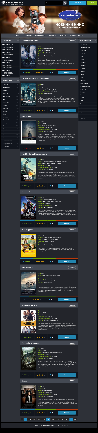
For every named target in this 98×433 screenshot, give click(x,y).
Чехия (82, 110)
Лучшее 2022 (52, 35)
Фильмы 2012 (7, 75)
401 (75, 419)
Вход (92, 3)
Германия (83, 50)
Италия (82, 68)
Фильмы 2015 (7, 68)
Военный (10, 135)
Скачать (66, 72)
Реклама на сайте (48, 425)
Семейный (10, 120)
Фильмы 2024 (7, 44)
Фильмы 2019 (7, 57)
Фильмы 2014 (7, 70)
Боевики (63, 35)
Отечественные (10, 140)
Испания (82, 65)
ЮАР (81, 116)
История (10, 132)
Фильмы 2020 (7, 55)
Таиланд (82, 104)
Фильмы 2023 (7, 47)
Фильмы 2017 (7, 62)
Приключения (10, 126)
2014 (42, 84)
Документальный (10, 143)
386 (34, 419)
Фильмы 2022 (7, 50)
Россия (82, 95)
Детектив (10, 138)
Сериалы (28, 35)
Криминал (10, 102)
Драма (11, 111)
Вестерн (10, 129)
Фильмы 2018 (7, 60)
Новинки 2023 (40, 35)
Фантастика (10, 96)
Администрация (76, 35)
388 (43, 419)
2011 (42, 46)
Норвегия (83, 89)
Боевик (11, 90)
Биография (10, 146)
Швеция (82, 113)
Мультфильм (10, 87)
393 (67, 419)
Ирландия (83, 62)
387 (39, 419)
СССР (82, 98)
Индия (82, 59)
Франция (83, 107)
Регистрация (77, 3)
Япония (82, 118)
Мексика (82, 80)
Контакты (62, 425)
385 (29, 419)
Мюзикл (10, 117)
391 (57, 419)
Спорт (10, 114)
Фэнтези (10, 99)
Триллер (11, 108)
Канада (82, 71)
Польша (82, 92)
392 (62, 419)
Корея (82, 77)
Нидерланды (84, 83)
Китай (82, 74)
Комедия (11, 93)
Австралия (83, 44)
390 (53, 419)
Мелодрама (10, 123)
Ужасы (10, 105)
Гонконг (82, 53)
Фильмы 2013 (7, 73)
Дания (82, 56)
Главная (18, 35)
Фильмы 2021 (7, 52)
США (82, 101)
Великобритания (85, 47)
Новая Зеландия (85, 86)
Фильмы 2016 (7, 65)
